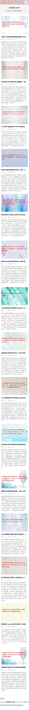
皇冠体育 (8, 705)
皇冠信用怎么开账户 (17, 10)
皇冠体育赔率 (13, 84)
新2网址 (21, 705)
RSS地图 (24, 702)
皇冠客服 (18, 705)
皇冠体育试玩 (13, 129)
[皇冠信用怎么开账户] (6, 2)
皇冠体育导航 (3, 705)
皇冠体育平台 (13, 39)
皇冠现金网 (13, 705)
